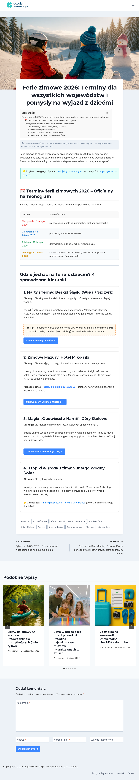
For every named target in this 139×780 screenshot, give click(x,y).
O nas (131, 773)
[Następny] (131, 625)
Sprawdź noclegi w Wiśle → (41, 340)
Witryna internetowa (102, 739)
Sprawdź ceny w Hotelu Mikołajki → (45, 401)
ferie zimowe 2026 (76, 521)
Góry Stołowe (27, 527)
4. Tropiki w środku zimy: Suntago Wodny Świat (46, 135)
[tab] (64, 668)
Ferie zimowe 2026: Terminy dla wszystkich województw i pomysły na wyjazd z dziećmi (65, 117)
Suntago (90, 527)
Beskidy (25, 521)
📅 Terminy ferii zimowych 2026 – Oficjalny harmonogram (50, 120)
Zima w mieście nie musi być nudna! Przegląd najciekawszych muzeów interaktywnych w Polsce (67, 642)
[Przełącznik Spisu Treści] (106, 113)
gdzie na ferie (95, 521)
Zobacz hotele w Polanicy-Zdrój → (44, 451)
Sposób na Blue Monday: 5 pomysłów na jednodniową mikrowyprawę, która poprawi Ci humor (98, 547)
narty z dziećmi (56, 527)
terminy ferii (104, 527)
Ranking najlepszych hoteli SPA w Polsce (63, 502)
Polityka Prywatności (103, 773)
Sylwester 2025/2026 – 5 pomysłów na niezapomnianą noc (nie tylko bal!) (37, 545)
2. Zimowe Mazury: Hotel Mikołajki (41, 130)
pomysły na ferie (74, 527)
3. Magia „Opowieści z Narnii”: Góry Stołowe (45, 132)
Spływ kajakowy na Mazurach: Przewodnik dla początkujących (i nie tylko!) (23, 639)
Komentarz (23, 703)
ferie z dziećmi (58, 521)
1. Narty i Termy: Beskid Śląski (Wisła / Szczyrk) (47, 127)
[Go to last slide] (7, 625)
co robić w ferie (40, 521)
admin (15, 651)
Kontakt (121, 773)
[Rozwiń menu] (133, 5)
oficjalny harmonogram (70, 171)
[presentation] (23, 605)
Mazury (41, 527)
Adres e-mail (62, 739)
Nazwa (21, 739)
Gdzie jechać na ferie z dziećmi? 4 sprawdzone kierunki (49, 124)
